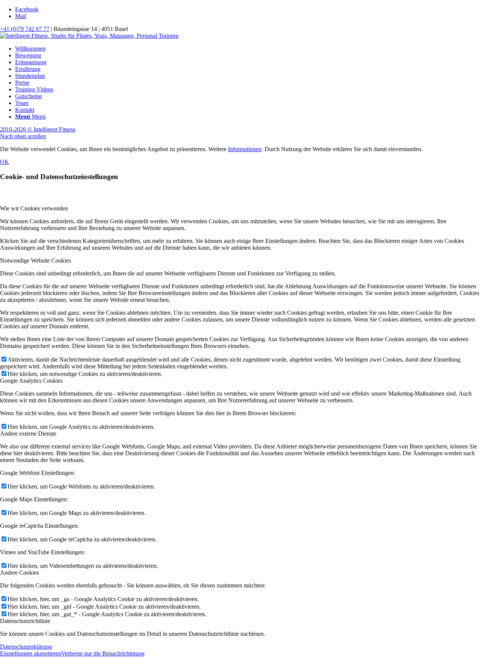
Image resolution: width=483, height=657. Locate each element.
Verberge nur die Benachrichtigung (103, 653)
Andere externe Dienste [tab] (28, 433)
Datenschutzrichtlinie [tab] (25, 621)
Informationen (244, 149)
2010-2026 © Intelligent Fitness (37, 129)
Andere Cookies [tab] (19, 572)
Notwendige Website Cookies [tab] (35, 260)
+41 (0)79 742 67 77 (24, 29)
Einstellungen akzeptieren (30, 653)
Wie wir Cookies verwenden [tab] (34, 208)
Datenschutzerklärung (26, 646)
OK (4, 162)
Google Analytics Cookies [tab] (31, 380)
